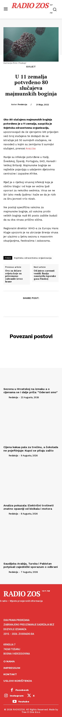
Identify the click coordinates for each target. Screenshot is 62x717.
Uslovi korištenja (17, 680)
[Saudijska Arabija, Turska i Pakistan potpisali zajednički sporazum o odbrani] (31, 540)
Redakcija (22, 104)
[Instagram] (6, 696)
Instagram (17, 695)
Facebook (22, 690)
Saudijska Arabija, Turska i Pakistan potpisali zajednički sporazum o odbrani (30, 565)
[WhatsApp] (38, 306)
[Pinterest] (30, 306)
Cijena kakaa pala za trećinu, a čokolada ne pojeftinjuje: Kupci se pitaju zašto (30, 448)
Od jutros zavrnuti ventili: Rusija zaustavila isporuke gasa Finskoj (45, 274)
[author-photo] (5, 397)
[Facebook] (15, 306)
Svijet (31, 66)
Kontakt (10, 674)
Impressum (11, 668)
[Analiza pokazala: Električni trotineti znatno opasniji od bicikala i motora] (31, 482)
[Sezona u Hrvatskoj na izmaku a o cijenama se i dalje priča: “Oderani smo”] (31, 365)
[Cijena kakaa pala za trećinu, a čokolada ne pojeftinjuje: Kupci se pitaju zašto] (31, 423)
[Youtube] (14, 701)
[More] (46, 306)
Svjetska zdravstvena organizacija (33, 258)
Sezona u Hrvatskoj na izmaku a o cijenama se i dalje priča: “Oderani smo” (30, 390)
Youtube (23, 701)
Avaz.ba (31, 148)
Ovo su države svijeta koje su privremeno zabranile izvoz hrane (14, 276)
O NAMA (9, 661)
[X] (22, 306)
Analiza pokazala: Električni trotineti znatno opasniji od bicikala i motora (28, 507)
